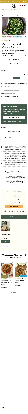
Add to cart (5, 241)
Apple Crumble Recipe (19, 281)
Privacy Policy (18, 121)
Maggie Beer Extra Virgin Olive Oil (11, 90)
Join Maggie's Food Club (14, 117)
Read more (4, 287)
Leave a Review (14, 206)
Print (25, 55)
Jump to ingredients (13, 59)
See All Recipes (14, 292)
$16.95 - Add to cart (14, 216)
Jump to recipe (13, 63)
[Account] (22, 6)
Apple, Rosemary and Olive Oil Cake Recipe (6, 282)
